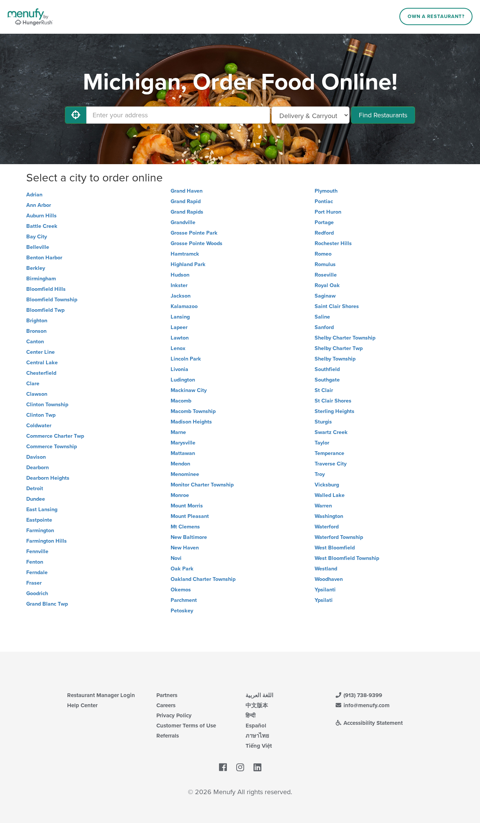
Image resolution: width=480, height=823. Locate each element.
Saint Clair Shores (337, 306)
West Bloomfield (335, 548)
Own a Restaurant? (436, 16)
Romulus (325, 264)
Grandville (183, 222)
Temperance (329, 453)
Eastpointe (39, 520)
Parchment (184, 600)
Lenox (178, 348)
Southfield (327, 369)
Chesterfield (41, 373)
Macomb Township (193, 411)
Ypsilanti (325, 590)
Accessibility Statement (372, 723)
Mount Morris (187, 506)
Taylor (322, 443)
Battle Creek (41, 226)
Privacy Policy (174, 715)
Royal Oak (327, 285)
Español (256, 725)
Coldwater (38, 425)
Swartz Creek (331, 432)
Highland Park (188, 264)
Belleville (37, 247)
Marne (178, 432)
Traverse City (330, 464)
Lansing (180, 317)
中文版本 (257, 705)
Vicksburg (327, 485)
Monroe (180, 495)
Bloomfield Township (51, 299)
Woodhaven (329, 579)
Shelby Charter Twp (339, 348)
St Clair (324, 390)
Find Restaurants (383, 115)
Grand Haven (186, 191)
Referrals (167, 735)
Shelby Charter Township (345, 338)
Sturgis (323, 422)
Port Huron (328, 212)
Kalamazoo (184, 306)
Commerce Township (51, 446)
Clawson (36, 394)
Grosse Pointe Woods (196, 243)
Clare (32, 383)
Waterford (327, 527)
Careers (166, 705)
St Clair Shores (333, 401)
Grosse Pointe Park (194, 233)
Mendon (180, 464)
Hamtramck (185, 254)
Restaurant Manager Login (101, 695)
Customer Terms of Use (186, 725)
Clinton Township (47, 404)
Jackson (180, 296)
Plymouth (326, 191)
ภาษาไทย (257, 735)
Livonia (179, 369)
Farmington (40, 530)
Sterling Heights (334, 411)
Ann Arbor (38, 205)
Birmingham (41, 278)
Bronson (36, 331)
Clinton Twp (41, 415)
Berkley (35, 268)
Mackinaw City (189, 390)
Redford (324, 233)
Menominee (185, 474)
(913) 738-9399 (362, 695)
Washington (329, 516)
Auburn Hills (41, 215)
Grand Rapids (187, 212)
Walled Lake (330, 495)
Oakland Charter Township (203, 579)
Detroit (34, 488)
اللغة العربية (259, 695)
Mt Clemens (185, 527)
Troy (320, 474)
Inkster (179, 285)
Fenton (34, 562)
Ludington (183, 380)
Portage (324, 222)
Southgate (327, 380)
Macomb (181, 401)
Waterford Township (339, 537)
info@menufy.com (366, 705)
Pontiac (324, 201)
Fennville (37, 551)
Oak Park (182, 569)
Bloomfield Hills (46, 289)
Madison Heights (191, 422)
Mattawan (183, 453)
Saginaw (325, 296)
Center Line (40, 352)
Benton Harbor (44, 257)
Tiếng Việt (259, 745)
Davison (36, 457)
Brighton (36, 320)
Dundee (35, 499)
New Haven (185, 548)
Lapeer (179, 327)
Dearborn (37, 467)
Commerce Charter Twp (55, 436)
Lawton (180, 338)
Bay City (36, 236)
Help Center (82, 705)
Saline (322, 317)
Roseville (326, 275)
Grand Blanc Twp (47, 604)
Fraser (34, 583)
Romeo (323, 254)
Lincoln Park (186, 359)
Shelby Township (335, 359)
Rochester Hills (333, 243)
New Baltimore (189, 537)
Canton (35, 341)
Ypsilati (324, 600)
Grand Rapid (186, 201)
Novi (176, 558)
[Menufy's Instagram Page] (240, 767)
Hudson (180, 275)
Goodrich (37, 593)
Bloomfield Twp (45, 310)
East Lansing (41, 509)
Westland (326, 569)
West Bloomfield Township (347, 558)
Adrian (34, 195)
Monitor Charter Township (202, 485)
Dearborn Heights (47, 478)
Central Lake (42, 362)
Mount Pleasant (190, 516)
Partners (166, 695)
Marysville (183, 443)
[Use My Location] (76, 115)
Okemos (181, 590)
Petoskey (182, 611)
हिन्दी (250, 715)
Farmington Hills (46, 541)
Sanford (324, 327)
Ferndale (37, 572)
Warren (323, 506)
